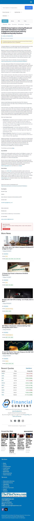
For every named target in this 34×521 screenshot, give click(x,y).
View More (28, 368)
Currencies (14, 24)
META (3, 385)
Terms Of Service (17, 416)
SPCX (10, 311)
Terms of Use (27, 515)
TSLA (3, 394)
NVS (19, 258)
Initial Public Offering (9, 308)
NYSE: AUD (9, 170)
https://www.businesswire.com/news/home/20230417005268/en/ (14, 61)
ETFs (19, 21)
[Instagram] (23, 421)
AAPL (3, 375)
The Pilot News (10, 515)
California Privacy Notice (12, 516)
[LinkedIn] (19, 421)
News (9, 24)
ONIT (7, 363)
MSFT (3, 387)
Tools (25, 21)
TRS (12, 363)
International (21, 24)
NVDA (3, 390)
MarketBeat (6, 253)
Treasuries (27, 24)
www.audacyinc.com (5, 177)
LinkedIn (20, 165)
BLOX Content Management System (12, 517)
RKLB (7, 311)
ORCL (3, 392)
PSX (9, 337)
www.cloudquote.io (17, 411)
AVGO (7, 258)
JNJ (15, 258)
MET (7, 337)
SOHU (10, 363)
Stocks (12, 21)
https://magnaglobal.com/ (6, 165)
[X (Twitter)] (11, 421)
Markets (5, 21)
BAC (3, 380)
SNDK (12, 337)
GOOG (3, 383)
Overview (5, 24)
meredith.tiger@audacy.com (7, 202)
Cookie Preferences (20, 516)
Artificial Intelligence (9, 334)
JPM (17, 258)
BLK (9, 258)
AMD (3, 378)
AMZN (3, 373)
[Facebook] (15, 421)
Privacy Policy (26, 414)
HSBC (12, 258)
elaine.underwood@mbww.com (7, 219)
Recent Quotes (6, 12)
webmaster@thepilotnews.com (13, 505)
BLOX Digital (23, 517)
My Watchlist (17, 12)
